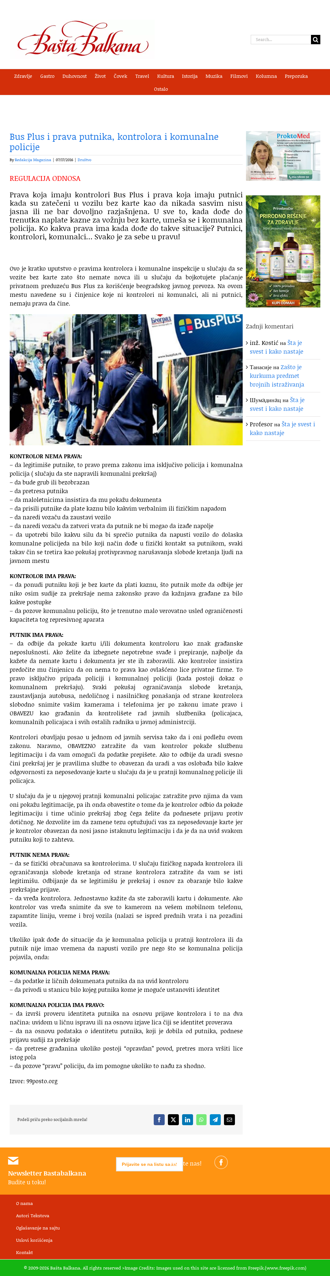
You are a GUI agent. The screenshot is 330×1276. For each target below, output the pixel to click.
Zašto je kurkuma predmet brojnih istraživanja (277, 376)
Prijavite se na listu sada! (149, 1164)
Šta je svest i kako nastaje (276, 347)
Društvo (85, 159)
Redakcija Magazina (33, 159)
